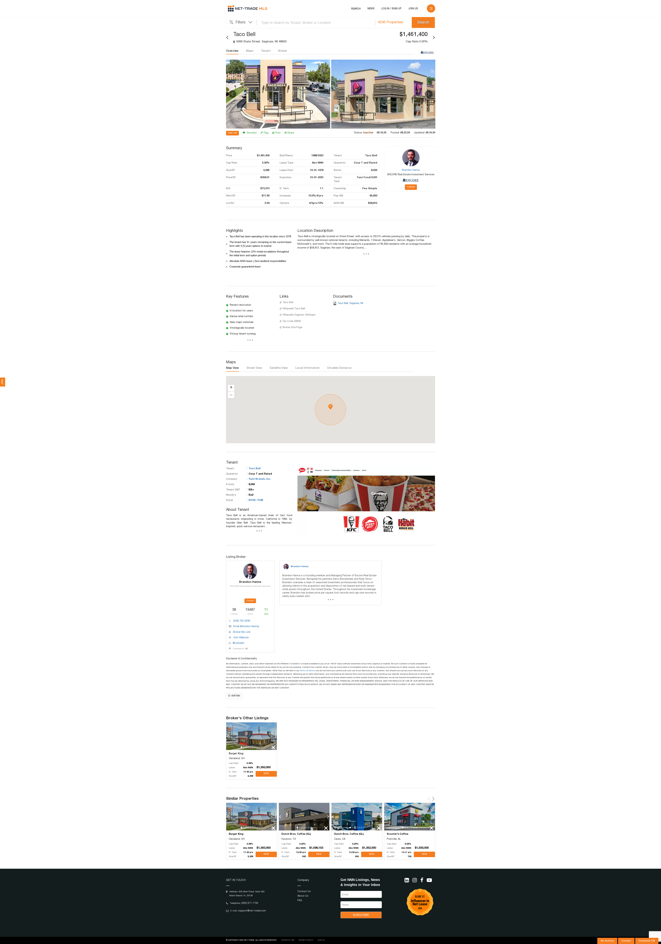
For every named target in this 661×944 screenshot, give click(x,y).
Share (290, 133)
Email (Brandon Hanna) (246, 626)
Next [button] (429, 94)
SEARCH (356, 9)
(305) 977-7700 (249, 903)
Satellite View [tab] (279, 368)
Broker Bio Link (241, 632)
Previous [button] (232, 94)
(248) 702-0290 (241, 621)
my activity (607, 941)
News (371, 9)
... (366, 255)
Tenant (266, 51)
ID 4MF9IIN (234, 696)
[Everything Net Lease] (247, 8)
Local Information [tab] (307, 368)
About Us (302, 896)
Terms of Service (308, 671)
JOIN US (413, 9)
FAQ (299, 900)
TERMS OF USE (288, 940)
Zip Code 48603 (291, 321)
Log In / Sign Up (391, 9)
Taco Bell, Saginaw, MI (350, 303)
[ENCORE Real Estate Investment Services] (427, 52)
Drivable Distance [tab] (339, 368)
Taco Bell (287, 302)
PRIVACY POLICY (305, 940)
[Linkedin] (407, 880)
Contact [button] (411, 187)
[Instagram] (414, 880)
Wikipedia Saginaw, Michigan (299, 315)
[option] (278, 94)
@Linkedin (238, 643)
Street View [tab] (254, 368)
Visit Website (241, 637)
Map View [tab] (232, 368)
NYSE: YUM (256, 500)
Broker (282, 51)
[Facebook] (421, 880)
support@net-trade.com (252, 911)
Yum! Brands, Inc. (260, 479)
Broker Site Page (292, 327)
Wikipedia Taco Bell (293, 308)
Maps (249, 51)
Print (278, 133)
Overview (232, 51)
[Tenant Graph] (366, 500)
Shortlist (251, 133)
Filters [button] (240, 22)
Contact (626, 941)
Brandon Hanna (299, 567)
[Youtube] (429, 880)
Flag (266, 133)
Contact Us (304, 891)
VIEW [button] (266, 774)
